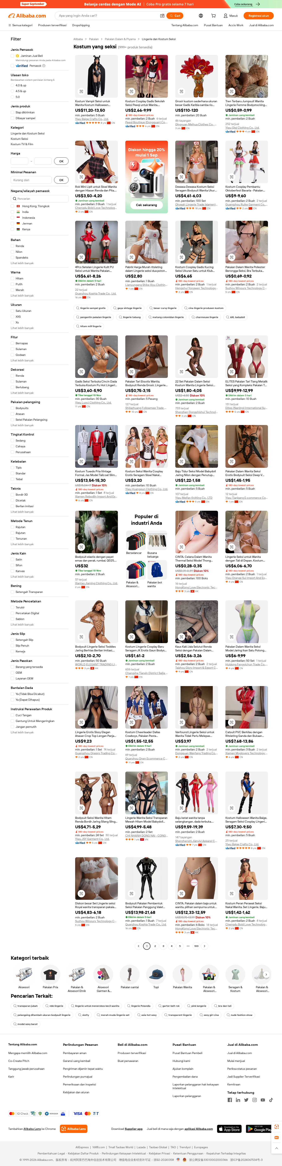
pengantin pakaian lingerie (95, 317)
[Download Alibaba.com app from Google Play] (260, 1129)
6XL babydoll (237, 317)
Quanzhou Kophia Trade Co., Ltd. (95, 293)
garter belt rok (170, 1006)
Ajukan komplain (183, 1068)
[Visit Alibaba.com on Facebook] (229, 1099)
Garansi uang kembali (76, 1061)
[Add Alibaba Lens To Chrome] (73, 1129)
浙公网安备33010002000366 (208, 1159)
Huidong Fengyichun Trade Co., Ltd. (246, 664)
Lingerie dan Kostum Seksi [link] (159, 39)
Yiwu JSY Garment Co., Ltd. (92, 839)
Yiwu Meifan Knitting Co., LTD (193, 497)
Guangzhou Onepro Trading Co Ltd (96, 753)
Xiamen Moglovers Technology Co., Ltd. (246, 753)
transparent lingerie (180, 1015)
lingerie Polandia (140, 1006)
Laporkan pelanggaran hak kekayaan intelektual (196, 1086)
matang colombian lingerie (168, 317)
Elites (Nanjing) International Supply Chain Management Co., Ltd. (246, 408)
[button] (162, 15)
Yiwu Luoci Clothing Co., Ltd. (93, 402)
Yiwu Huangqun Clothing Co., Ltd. (146, 489)
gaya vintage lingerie (129, 308)
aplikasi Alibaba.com (199, 1128)
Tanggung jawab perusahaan (26, 1068)
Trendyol (185, 1147)
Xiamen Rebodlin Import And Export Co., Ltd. (96, 496)
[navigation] (40, 493)
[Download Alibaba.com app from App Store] (229, 1129)
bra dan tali (224, 1006)
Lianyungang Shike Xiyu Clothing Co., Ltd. (146, 284)
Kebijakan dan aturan (76, 1092)
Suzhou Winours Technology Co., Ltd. (246, 288)
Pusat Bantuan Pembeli (187, 1053)
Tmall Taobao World (120, 1147)
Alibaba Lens (32, 1128)
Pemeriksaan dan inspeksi (79, 1084)
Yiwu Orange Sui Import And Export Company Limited (246, 577)
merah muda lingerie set (115, 1015)
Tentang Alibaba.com (22, 1044)
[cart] (214, 16)
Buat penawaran (128, 1061)
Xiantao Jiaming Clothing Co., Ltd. (96, 583)
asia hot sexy (148, 1015)
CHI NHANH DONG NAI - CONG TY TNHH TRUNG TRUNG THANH (146, 835)
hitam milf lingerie (90, 326)
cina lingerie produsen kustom (206, 308)
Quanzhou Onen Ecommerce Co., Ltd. (146, 758)
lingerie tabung (132, 317)
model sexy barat (28, 1024)
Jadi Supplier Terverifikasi (243, 1076)
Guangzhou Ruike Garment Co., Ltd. (246, 204)
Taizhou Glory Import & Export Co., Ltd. (196, 667)
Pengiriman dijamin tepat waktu (83, 1068)
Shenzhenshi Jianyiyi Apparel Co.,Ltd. (196, 841)
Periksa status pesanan (242, 1068)
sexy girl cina (211, 1015)
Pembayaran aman (74, 1053)
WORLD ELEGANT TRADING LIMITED (96, 664)
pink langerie (198, 1006)
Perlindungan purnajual (77, 1076)
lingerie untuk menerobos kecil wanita (97, 1006)
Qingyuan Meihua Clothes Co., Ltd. (196, 124)
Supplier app (134, 1128)
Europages (201, 1147)
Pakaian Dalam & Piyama (120, 39)
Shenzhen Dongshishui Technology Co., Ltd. (196, 412)
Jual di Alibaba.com (239, 1053)
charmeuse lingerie (207, 317)
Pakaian (94, 39)
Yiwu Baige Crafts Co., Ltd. (92, 119)
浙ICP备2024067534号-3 (246, 1159)
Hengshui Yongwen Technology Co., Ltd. (196, 288)
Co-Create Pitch (18, 1061)
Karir (11, 1076)
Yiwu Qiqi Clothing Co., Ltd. (242, 127)
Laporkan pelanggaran (187, 1096)
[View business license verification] (178, 1160)
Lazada (141, 1147)
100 (196, 946)
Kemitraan (233, 1084)
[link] (276, 1126)
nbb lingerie (56, 1006)
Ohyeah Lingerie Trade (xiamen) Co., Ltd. (196, 204)
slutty (85, 1015)
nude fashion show (241, 1015)
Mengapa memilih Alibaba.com (27, 1053)
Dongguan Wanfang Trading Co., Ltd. (196, 753)
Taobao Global (158, 1147)
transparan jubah (28, 1006)
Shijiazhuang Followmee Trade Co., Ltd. (146, 408)
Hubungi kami (181, 1061)
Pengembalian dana (185, 1076)
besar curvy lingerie (165, 308)
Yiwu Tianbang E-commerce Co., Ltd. (246, 497)
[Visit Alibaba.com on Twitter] (246, 1099)
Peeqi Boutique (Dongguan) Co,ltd (146, 122)
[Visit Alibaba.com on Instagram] (254, 1099)
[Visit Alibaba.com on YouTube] (262, 1099)
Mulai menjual (236, 1061)
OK (61, 161)
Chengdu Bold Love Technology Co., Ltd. (96, 207)
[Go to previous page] (138, 946)
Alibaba (78, 39)
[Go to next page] (204, 946)
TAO (173, 1147)
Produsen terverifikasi (132, 1053)
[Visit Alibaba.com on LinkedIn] (238, 1099)
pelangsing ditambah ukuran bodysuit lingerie (44, 1015)
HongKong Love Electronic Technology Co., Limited (196, 587)
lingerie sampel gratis (92, 308)
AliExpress (82, 1147)
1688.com (98, 1147)
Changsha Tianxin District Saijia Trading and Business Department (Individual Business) (146, 673)
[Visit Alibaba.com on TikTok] (271, 1099)
